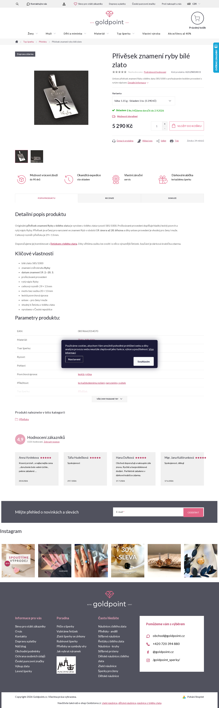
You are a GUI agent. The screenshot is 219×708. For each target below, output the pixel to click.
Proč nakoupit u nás (171, 3)
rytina (88, 374)
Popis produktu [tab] (46, 198)
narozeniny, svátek (116, 382)
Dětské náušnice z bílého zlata (113, 658)
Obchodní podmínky (27, 651)
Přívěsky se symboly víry (71, 646)
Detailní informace (137, 82)
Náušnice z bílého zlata (112, 626)
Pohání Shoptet (195, 696)
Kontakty (21, 636)
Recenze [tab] (109, 198)
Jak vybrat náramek (69, 651)
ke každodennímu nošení (91, 382)
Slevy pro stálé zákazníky (90, 3)
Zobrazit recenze (51, 441)
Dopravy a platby (117, 3)
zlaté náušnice (109, 702)
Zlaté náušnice (107, 666)
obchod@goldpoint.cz (169, 636)
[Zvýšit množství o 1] (164, 124)
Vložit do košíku (189, 125)
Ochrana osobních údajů (30, 656)
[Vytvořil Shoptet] (185, 696)
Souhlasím (144, 361)
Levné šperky (23, 671)
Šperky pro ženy (108, 671)
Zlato (81, 339)
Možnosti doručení (127, 116)
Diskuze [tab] (172, 198)
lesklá (81, 374)
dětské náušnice (127, 702)
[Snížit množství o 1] (164, 128)
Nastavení (74, 359)
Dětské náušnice (108, 676)
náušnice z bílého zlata (149, 702)
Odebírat (193, 512)
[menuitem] (33, 34)
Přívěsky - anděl (108, 631)
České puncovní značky (143, 3)
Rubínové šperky (67, 641)
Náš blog (20, 646)
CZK (194, 4)
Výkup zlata (22, 666)
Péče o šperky (65, 626)
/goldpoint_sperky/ (166, 660)
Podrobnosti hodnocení (155, 72)
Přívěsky (24, 419)
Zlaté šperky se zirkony (71, 636)
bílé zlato (90, 339)
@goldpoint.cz (163, 652)
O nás (18, 631)
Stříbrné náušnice (109, 636)
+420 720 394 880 (166, 644)
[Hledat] (17, 4)
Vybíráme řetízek (67, 631)
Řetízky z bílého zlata (111, 641)
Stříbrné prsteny (108, 651)
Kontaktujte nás (39, 4)
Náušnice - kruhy (108, 646)
